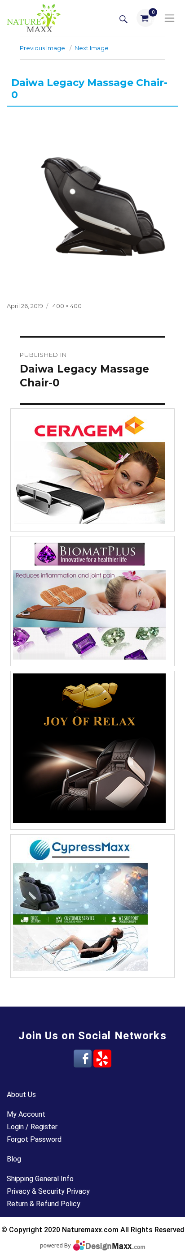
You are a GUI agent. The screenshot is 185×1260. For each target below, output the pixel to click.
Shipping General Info (40, 1178)
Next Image (92, 47)
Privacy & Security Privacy (48, 1191)
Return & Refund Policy (43, 1204)
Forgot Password (34, 1139)
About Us (21, 1094)
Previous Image (42, 47)
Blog (14, 1159)
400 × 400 (67, 305)
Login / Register (32, 1127)
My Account (26, 1114)
